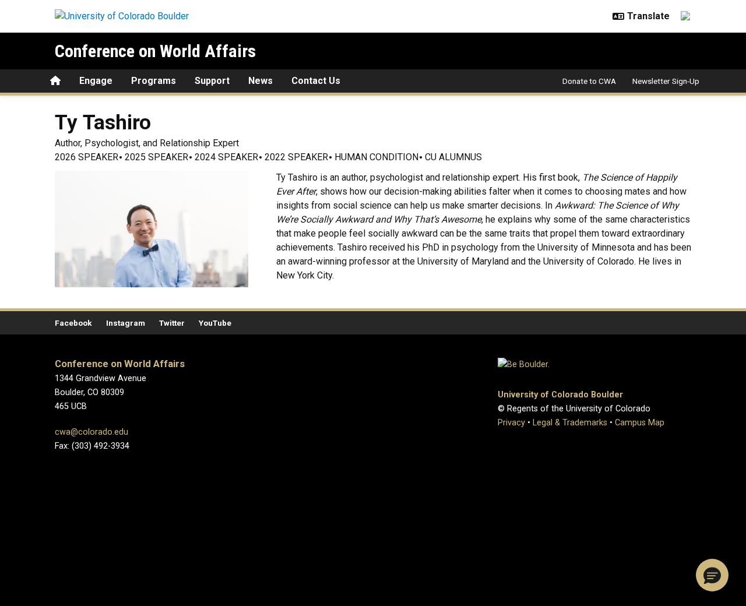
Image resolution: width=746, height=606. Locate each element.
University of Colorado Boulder (560, 395)
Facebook (73, 322)
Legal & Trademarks (570, 423)
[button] (712, 575)
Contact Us (315, 80)
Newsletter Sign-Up (665, 81)
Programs (153, 80)
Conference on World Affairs (155, 51)
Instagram (125, 322)
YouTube (215, 322)
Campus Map (639, 423)
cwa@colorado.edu (91, 432)
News (260, 80)
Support (212, 80)
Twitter (172, 322)
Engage (95, 80)
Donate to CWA (589, 81)
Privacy (511, 423)
